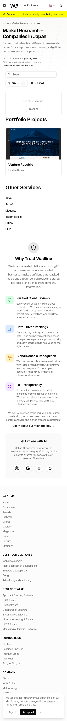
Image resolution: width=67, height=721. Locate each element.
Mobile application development (20, 565)
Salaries (7, 541)
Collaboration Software (15, 609)
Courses (7, 526)
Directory (8, 545)
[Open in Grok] (50, 468)
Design (6, 575)
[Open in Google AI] (28, 468)
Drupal (9, 223)
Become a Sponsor (13, 648)
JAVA (8, 198)
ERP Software (10, 624)
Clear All (39, 82)
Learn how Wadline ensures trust (18, 65)
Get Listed (8, 644)
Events (6, 521)
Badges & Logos (11, 663)
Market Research (21, 23)
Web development (12, 560)
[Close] (40, 712)
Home (6, 23)
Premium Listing (11, 653)
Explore (31, 5)
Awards (7, 512)
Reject (12, 712)
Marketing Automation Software (20, 629)
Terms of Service (26, 704)
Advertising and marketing (17, 580)
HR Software (9, 600)
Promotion (8, 658)
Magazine (8, 531)
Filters (18, 83)
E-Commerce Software (15, 614)
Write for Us (9, 683)
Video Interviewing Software (18, 619)
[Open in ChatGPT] (17, 468)
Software (7, 516)
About (6, 678)
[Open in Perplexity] (39, 468)
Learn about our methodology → (33, 425)
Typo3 (9, 204)
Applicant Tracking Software (18, 595)
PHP (8, 229)
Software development (15, 570)
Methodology (10, 688)
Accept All (28, 712)
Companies (9, 507)
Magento (10, 210)
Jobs (5, 536)
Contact (7, 692)
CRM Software (10, 604)
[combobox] (52, 5)
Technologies (13, 216)
